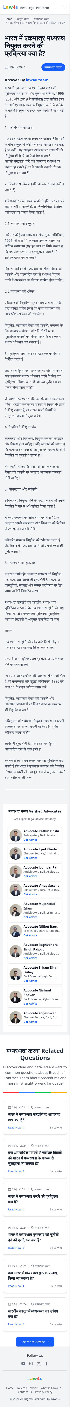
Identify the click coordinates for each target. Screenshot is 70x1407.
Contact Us (25, 1392)
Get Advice (30, 839)
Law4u (55, 1399)
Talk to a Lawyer (27, 1388)
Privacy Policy (43, 1392)
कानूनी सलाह (23, 19)
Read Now (14, 1127)
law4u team (37, 80)
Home (8, 19)
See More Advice (33, 1342)
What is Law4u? (51, 1388)
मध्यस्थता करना (41, 19)
